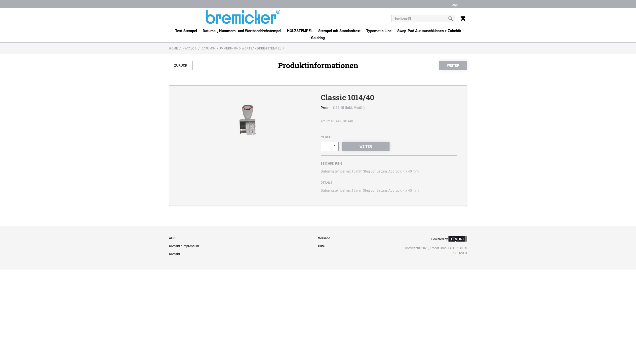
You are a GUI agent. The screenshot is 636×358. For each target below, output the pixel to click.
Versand (324, 238)
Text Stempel (186, 31)
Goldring (318, 38)
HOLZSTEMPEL (300, 31)
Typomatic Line (379, 31)
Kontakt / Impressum (184, 246)
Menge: (326, 137)
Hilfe (321, 246)
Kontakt (174, 254)
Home (173, 48)
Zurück (180, 65)
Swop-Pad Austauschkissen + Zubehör (429, 31)
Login (455, 4)
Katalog (190, 48)
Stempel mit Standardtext (339, 31)
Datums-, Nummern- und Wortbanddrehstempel (242, 31)
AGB (172, 238)
